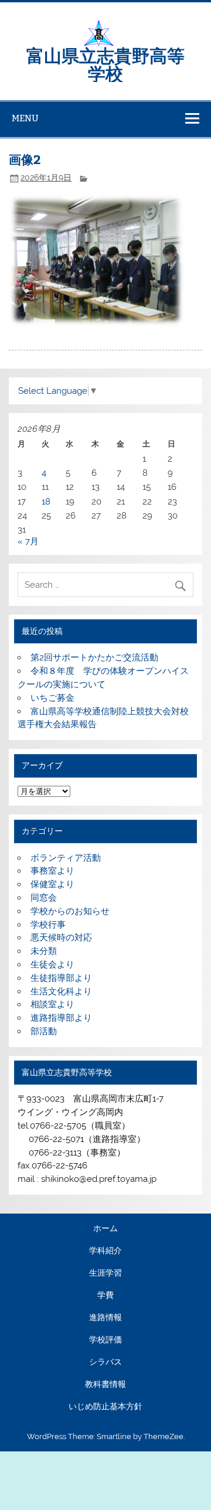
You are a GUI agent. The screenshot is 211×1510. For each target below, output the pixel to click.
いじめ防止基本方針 (105, 1407)
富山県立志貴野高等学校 (105, 63)
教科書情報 (105, 1385)
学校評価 (105, 1340)
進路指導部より (61, 1018)
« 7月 (28, 541)
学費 (105, 1295)
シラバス (105, 1362)
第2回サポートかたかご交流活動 (94, 657)
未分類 (43, 951)
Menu (25, 118)
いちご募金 (52, 698)
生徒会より (52, 964)
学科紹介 (105, 1251)
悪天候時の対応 (61, 937)
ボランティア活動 (65, 858)
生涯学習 (105, 1273)
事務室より (52, 870)
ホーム (105, 1229)
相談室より (52, 1004)
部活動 (43, 1031)
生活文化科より (61, 991)
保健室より (52, 884)
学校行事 (48, 924)
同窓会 (43, 897)
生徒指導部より (61, 978)
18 (46, 501)
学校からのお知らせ (70, 911)
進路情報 (105, 1318)
